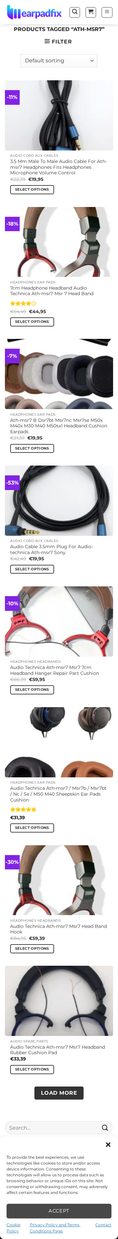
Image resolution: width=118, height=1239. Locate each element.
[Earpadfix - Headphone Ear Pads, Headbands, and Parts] (34, 12)
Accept (59, 1211)
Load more (59, 1093)
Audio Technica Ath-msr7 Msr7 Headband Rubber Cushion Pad (57, 1050)
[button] (108, 1144)
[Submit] (105, 1127)
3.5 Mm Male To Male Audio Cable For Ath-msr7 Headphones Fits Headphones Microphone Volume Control (58, 167)
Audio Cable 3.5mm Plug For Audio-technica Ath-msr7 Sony (51, 549)
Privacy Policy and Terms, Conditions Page (55, 1227)
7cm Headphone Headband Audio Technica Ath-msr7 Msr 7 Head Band (51, 290)
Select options (32, 189)
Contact (103, 1224)
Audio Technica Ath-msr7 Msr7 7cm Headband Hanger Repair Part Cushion (54, 670)
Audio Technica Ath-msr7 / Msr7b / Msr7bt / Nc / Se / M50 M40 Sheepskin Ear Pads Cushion (58, 794)
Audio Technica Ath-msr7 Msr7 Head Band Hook (58, 929)
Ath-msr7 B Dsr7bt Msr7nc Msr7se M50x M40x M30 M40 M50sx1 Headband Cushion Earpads (58, 426)
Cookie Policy (13, 1227)
